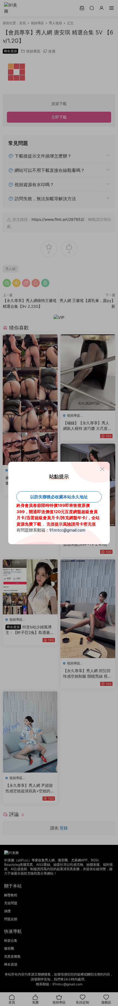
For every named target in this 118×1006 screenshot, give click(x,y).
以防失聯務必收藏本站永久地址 (59, 496)
